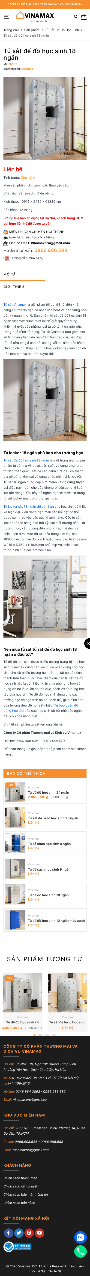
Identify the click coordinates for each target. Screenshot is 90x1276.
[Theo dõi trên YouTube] (39, 1233)
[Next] (85, 1000)
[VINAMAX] (34, 17)
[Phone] (80, 1251)
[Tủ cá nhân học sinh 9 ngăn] (15, 843)
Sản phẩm (31, 30)
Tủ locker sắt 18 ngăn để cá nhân (28, 506)
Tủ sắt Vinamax (15, 304)
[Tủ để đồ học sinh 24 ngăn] (15, 792)
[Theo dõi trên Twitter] (19, 1233)
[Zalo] (80, 1237)
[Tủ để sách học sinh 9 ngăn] (15, 868)
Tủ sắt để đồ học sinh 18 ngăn (26, 460)
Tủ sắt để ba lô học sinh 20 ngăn (53, 818)
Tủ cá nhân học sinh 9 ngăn (49, 844)
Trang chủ (11, 30)
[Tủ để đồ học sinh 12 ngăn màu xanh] (15, 920)
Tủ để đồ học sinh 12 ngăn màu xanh (56, 921)
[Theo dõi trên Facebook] (8, 1233)
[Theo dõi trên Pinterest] (29, 1233)
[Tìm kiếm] (76, 16)
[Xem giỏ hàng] (84, 17)
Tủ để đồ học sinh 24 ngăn (48, 792)
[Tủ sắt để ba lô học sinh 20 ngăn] (15, 817)
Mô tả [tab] (9, 274)
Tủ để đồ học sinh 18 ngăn (48, 895)
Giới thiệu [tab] (13, 287)
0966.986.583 (50, 250)
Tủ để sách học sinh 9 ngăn (49, 869)
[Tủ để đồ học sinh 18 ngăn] (15, 894)
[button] (6, 17)
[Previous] (4, 1000)
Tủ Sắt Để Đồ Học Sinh (62, 30)
